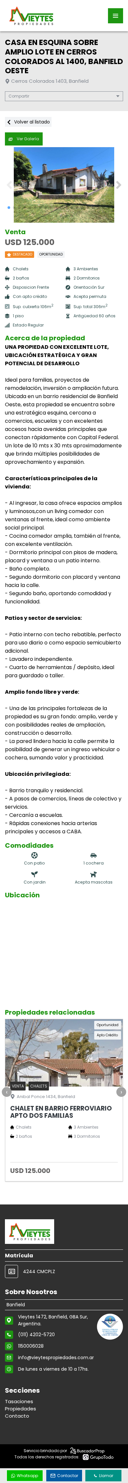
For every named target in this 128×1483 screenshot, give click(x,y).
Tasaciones (19, 1401)
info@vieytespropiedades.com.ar (56, 1357)
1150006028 (31, 1346)
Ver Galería (27, 139)
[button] (118, 185)
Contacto (17, 1415)
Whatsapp (27, 1475)
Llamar (106, 1475)
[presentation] (6, 1092)
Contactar (67, 1475)
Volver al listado (31, 122)
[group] (64, 185)
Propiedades (20, 1408)
